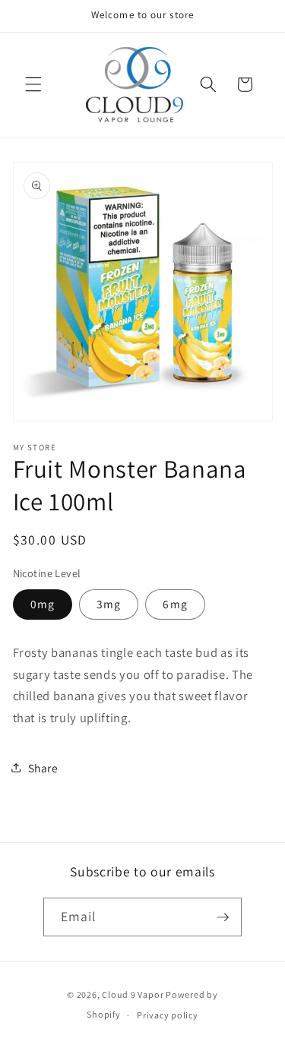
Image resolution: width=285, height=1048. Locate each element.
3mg (109, 603)
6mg (175, 603)
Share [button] (43, 767)
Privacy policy (167, 1015)
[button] (33, 84)
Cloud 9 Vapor (132, 994)
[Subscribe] (222, 917)
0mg (42, 603)
